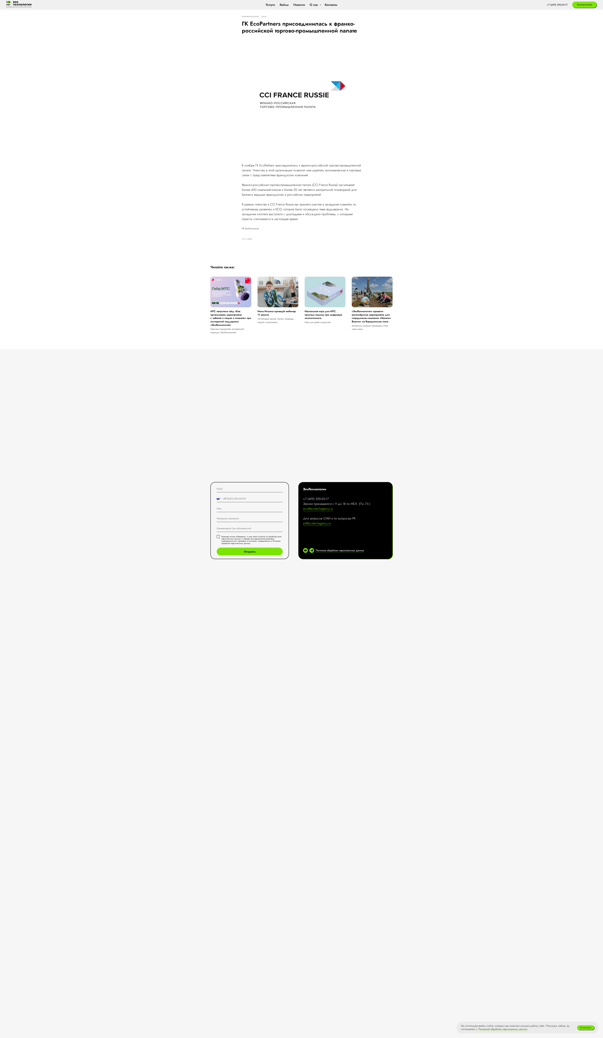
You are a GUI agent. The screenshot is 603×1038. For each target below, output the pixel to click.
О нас (314, 5)
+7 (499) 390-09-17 (557, 5)
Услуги (270, 5)
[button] (584, 5)
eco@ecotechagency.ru (318, 508)
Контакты (331, 5)
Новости (299, 5)
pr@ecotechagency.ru (317, 523)
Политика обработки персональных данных (340, 550)
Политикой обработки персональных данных (502, 1029)
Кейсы (284, 5)
